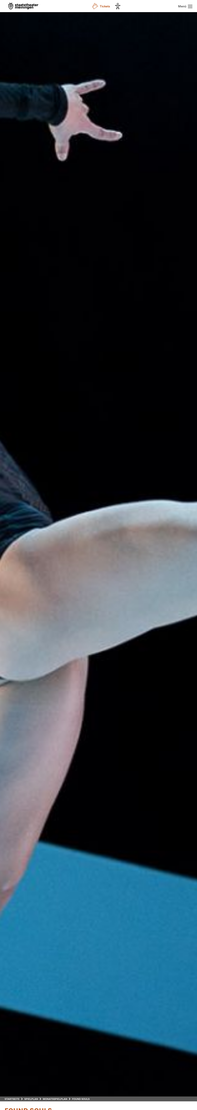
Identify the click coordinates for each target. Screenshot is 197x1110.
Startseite (12, 1099)
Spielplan (31, 1099)
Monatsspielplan (55, 1099)
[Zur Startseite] (23, 6)
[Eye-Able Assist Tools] (118, 6)
